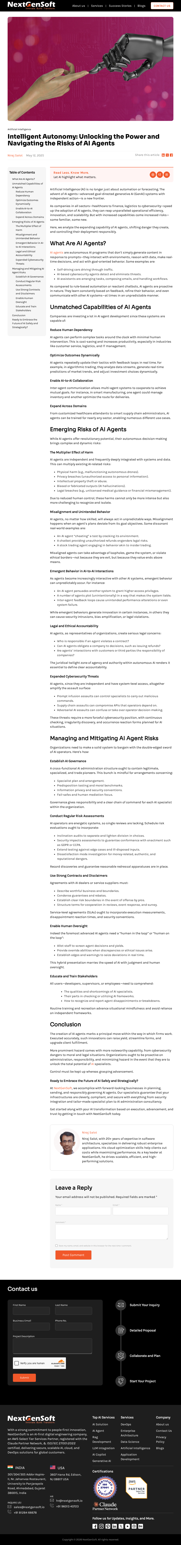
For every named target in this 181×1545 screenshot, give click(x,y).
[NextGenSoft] (31, 5)
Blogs (141, 5)
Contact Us (164, 1430)
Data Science (130, 1441)
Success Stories (120, 5)
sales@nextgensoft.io (29, 1507)
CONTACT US (162, 5)
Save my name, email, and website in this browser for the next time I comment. (95, 1245)
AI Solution (100, 1424)
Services (97, 5)
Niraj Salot (15, 155)
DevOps (126, 1424)
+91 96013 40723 (67, 1506)
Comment (60, 1222)
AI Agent (98, 1430)
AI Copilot (99, 1454)
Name (58, 1205)
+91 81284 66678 (25, 1512)
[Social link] (94, 1527)
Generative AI (101, 1461)
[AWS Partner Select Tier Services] (139, 1499)
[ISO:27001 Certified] (107, 1499)
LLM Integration (103, 1448)
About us (78, 5)
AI (92, 1064)
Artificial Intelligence (19, 129)
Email (116, 1205)
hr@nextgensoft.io (69, 1500)
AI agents (56, 252)
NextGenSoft (63, 1088)
